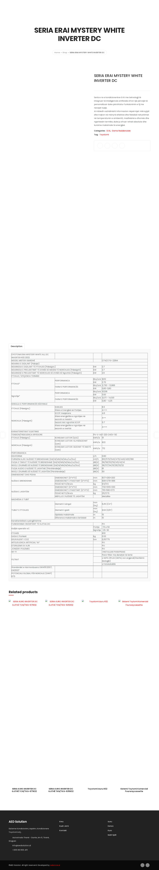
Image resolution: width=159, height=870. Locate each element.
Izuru (110, 821)
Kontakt (138, 10)
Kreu (92, 10)
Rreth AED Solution (122, 10)
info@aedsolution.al (21, 845)
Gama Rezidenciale (121, 130)
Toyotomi (104, 134)
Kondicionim (103, 10)
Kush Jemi (64, 826)
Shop (64, 52)
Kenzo (111, 826)
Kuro (110, 830)
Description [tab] (16, 346)
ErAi (108, 130)
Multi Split (112, 835)
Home (57, 52)
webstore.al (55, 865)
